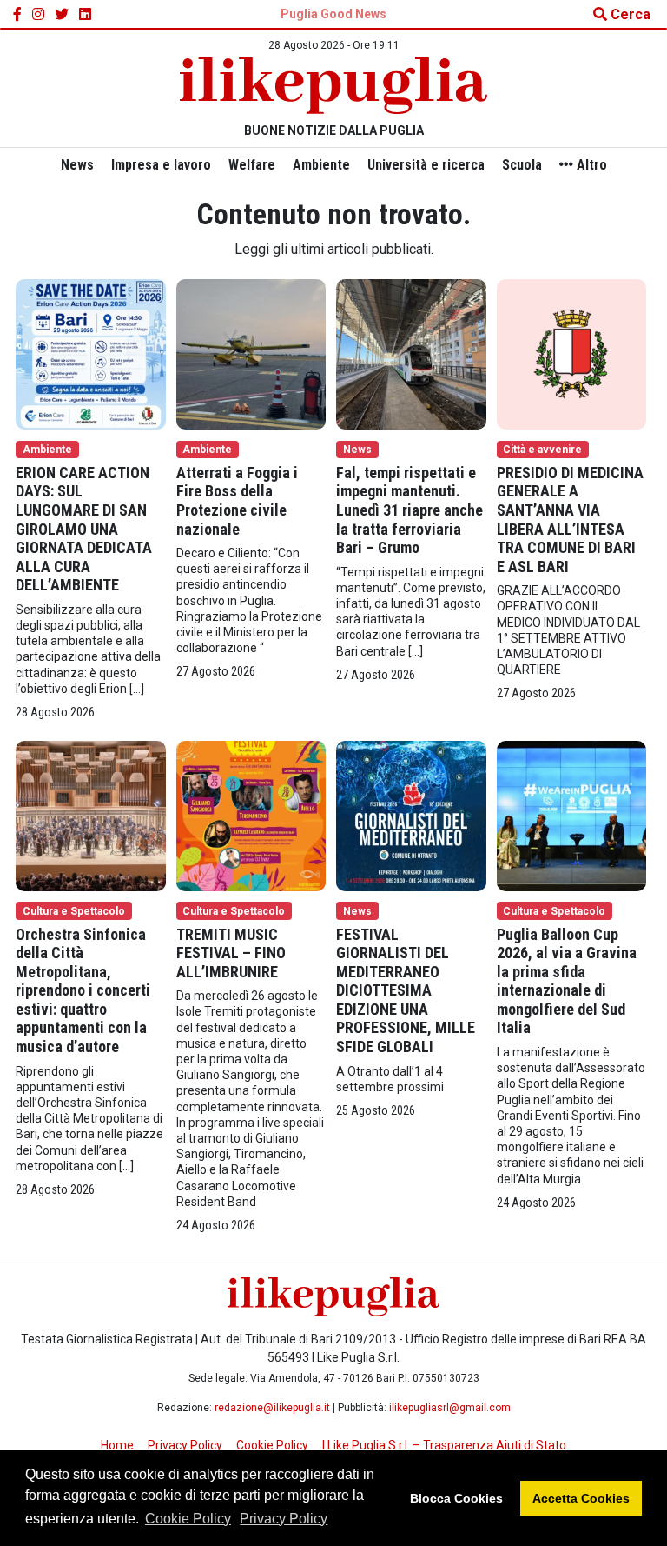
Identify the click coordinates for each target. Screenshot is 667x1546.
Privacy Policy (283, 1518)
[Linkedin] (85, 14)
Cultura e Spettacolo (74, 911)
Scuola (522, 165)
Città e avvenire (542, 449)
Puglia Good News (333, 14)
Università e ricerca (426, 165)
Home (117, 1445)
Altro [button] (590, 165)
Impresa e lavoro (161, 165)
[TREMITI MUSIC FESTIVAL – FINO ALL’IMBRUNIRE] (251, 814)
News (77, 165)
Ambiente (321, 165)
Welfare (251, 165)
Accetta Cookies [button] (581, 1498)
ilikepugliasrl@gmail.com (450, 1408)
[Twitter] (62, 14)
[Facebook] (17, 14)
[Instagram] (38, 14)
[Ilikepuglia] (333, 85)
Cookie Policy (188, 1518)
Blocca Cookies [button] (456, 1498)
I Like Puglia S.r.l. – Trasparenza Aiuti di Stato (444, 1445)
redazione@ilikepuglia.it (272, 1408)
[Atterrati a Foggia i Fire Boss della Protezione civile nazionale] (251, 353)
